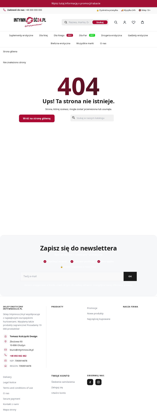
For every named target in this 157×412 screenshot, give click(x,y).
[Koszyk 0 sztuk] (150, 22)
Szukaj (99, 22)
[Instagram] (98, 382)
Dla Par (86, 35)
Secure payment (11, 398)
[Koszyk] (142, 22)
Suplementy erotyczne (21, 35)
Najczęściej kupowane (98, 318)
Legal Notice (9, 382)
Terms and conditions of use (18, 387)
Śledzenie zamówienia (63, 381)
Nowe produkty (95, 313)
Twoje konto (60, 375)
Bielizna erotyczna (60, 43)
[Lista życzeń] (133, 22)
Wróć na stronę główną (36, 118)
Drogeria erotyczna (111, 35)
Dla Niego (63, 35)
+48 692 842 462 (18, 355)
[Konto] (124, 22)
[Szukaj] (115, 22)
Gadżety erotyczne (138, 35)
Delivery (7, 376)
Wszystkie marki (85, 43)
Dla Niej (43, 35)
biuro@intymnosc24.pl (22, 349)
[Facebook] (90, 382)
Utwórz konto (58, 392)
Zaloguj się (57, 387)
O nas (103, 43)
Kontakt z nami (11, 404)
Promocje (92, 308)
